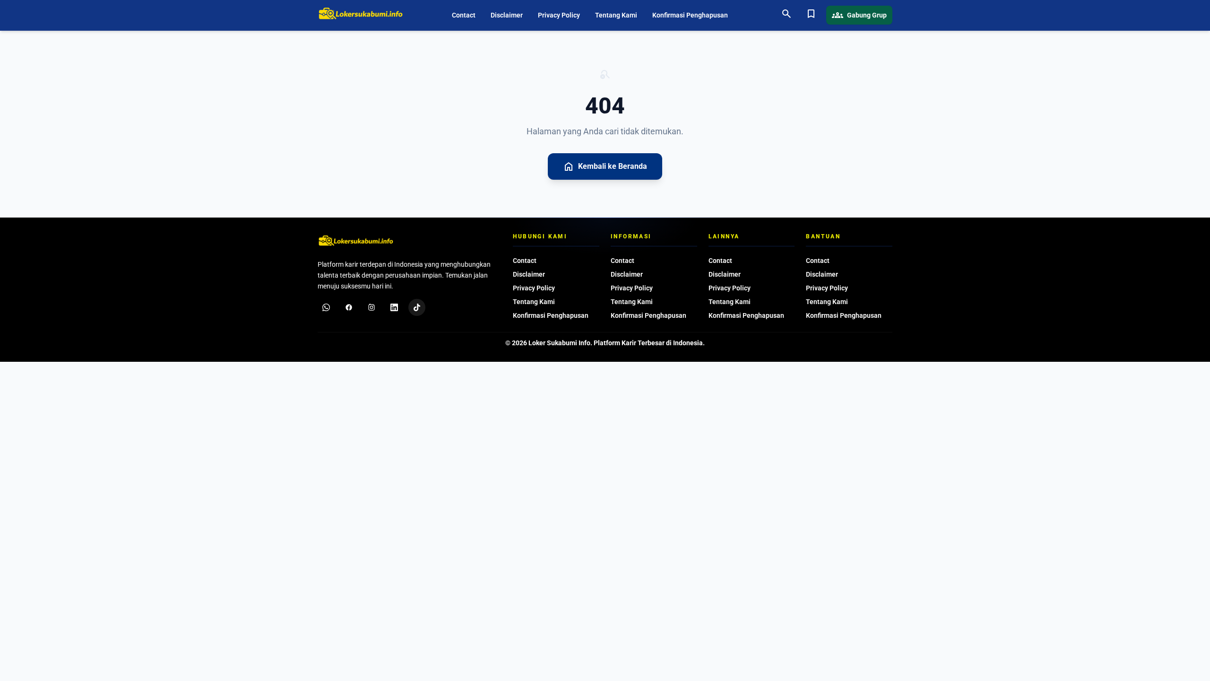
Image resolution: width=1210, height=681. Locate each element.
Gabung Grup (859, 15)
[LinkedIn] (394, 307)
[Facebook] (348, 307)
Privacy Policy (559, 15)
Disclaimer (507, 15)
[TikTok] (416, 307)
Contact (463, 15)
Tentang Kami (616, 15)
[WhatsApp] (326, 307)
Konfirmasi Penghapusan (690, 15)
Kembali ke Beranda (605, 166)
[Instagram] (371, 307)
